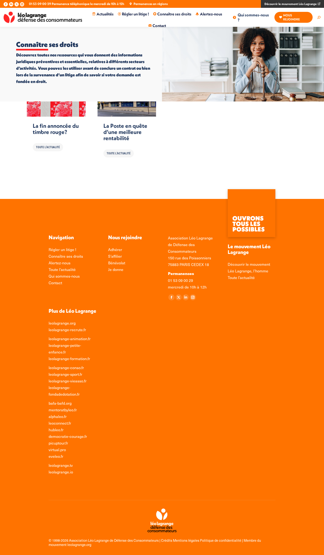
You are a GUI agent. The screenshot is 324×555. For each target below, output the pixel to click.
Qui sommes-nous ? (253, 17)
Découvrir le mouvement (249, 264)
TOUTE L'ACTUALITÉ (48, 147)
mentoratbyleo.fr (63, 410)
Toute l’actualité (241, 277)
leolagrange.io (61, 472)
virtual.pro (57, 449)
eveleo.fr (56, 456)
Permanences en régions (151, 4)
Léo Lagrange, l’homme (248, 271)
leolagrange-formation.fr (69, 358)
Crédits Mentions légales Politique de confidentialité (201, 540)
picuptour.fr (58, 443)
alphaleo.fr (58, 416)
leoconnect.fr (60, 423)
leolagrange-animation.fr (70, 338)
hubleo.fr (56, 429)
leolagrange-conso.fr (66, 367)
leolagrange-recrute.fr (67, 329)
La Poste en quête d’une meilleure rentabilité (125, 132)
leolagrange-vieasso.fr (68, 381)
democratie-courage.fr (68, 436)
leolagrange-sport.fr (65, 374)
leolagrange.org (62, 323)
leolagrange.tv (61, 465)
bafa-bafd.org (60, 403)
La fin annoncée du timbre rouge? (56, 128)
